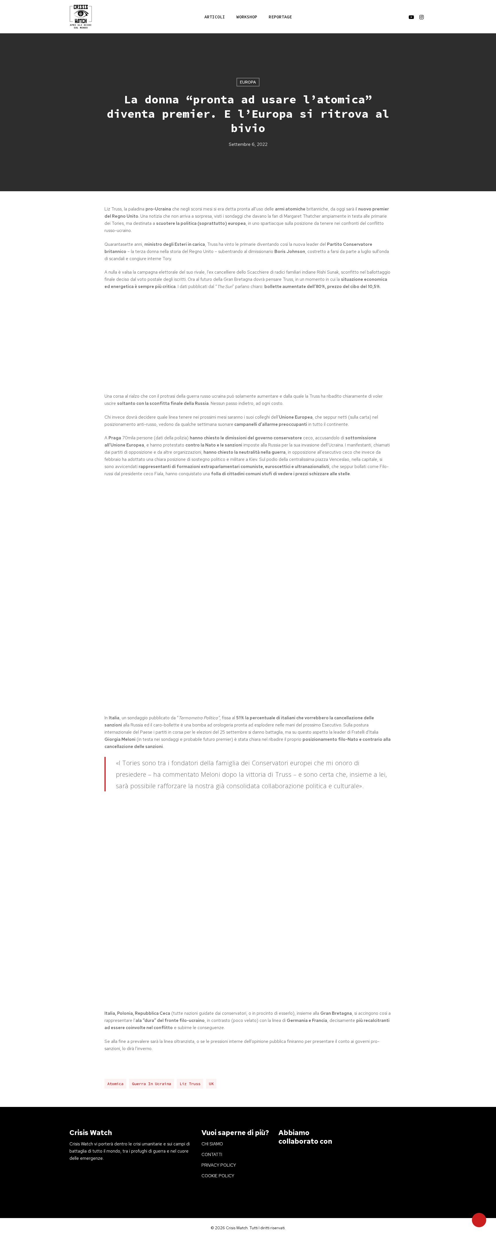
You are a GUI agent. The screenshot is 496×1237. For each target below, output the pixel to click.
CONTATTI (212, 1154)
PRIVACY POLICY (219, 1165)
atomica (115, 1083)
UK (211, 1083)
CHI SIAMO (212, 1144)
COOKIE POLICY (218, 1176)
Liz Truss (190, 1083)
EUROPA (248, 82)
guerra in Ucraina (151, 1083)
